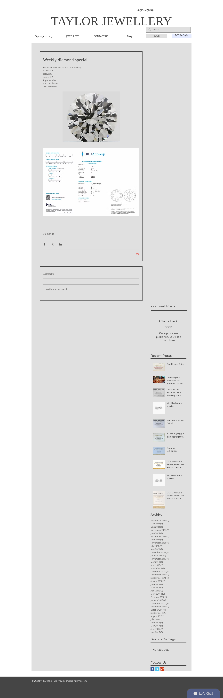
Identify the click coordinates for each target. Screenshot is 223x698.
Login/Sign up (145, 10)
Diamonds (48, 233)
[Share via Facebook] (44, 244)
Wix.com (82, 680)
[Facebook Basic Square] (152, 669)
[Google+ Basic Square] (162, 669)
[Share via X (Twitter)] (52, 244)
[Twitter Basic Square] (157, 669)
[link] (182, 35)
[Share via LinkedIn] (60, 244)
